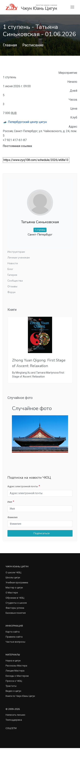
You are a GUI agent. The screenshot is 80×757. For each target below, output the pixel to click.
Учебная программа (17, 582)
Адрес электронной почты (22, 486)
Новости (12, 263)
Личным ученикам (18, 257)
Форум (11, 292)
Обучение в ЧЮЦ (15, 597)
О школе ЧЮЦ (13, 572)
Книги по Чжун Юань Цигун (20, 696)
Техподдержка (14, 719)
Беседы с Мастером (17, 675)
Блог (10, 269)
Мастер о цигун (14, 587)
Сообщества (15, 280)
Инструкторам (16, 252)
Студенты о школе (16, 602)
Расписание (33, 45)
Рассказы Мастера (16, 665)
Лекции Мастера (15, 670)
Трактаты (11, 686)
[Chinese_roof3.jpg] (40, 434)
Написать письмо (15, 714)
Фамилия (12, 517)
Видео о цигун (13, 691)
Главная (10, 45)
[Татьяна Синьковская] (40, 202)
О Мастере (12, 592)
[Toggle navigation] (72, 7)
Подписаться (41, 533)
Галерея (12, 275)
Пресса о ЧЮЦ (14, 680)
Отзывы (12, 286)
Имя (9, 501)
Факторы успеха (15, 607)
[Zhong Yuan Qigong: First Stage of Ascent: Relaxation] (40, 335)
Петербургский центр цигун (27, 122)
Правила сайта (14, 636)
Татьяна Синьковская (40, 222)
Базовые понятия (16, 612)
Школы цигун (13, 577)
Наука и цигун (13, 660)
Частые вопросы (15, 641)
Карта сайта (13, 631)
